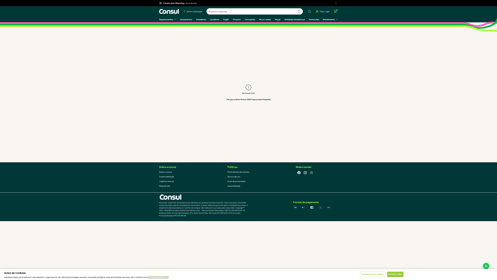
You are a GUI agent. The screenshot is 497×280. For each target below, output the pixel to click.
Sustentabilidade (166, 176)
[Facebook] (299, 173)
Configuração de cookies (373, 274)
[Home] (169, 11)
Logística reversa (166, 181)
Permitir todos (395, 274)
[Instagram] (305, 173)
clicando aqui (191, 3)
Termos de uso (234, 176)
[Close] (336, 3)
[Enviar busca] (299, 11)
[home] (204, 197)
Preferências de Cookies (238, 172)
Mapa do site (164, 186)
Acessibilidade (234, 186)
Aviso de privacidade (236, 181)
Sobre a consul (165, 172)
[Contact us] (486, 266)
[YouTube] (311, 173)
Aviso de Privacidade (158, 277)
